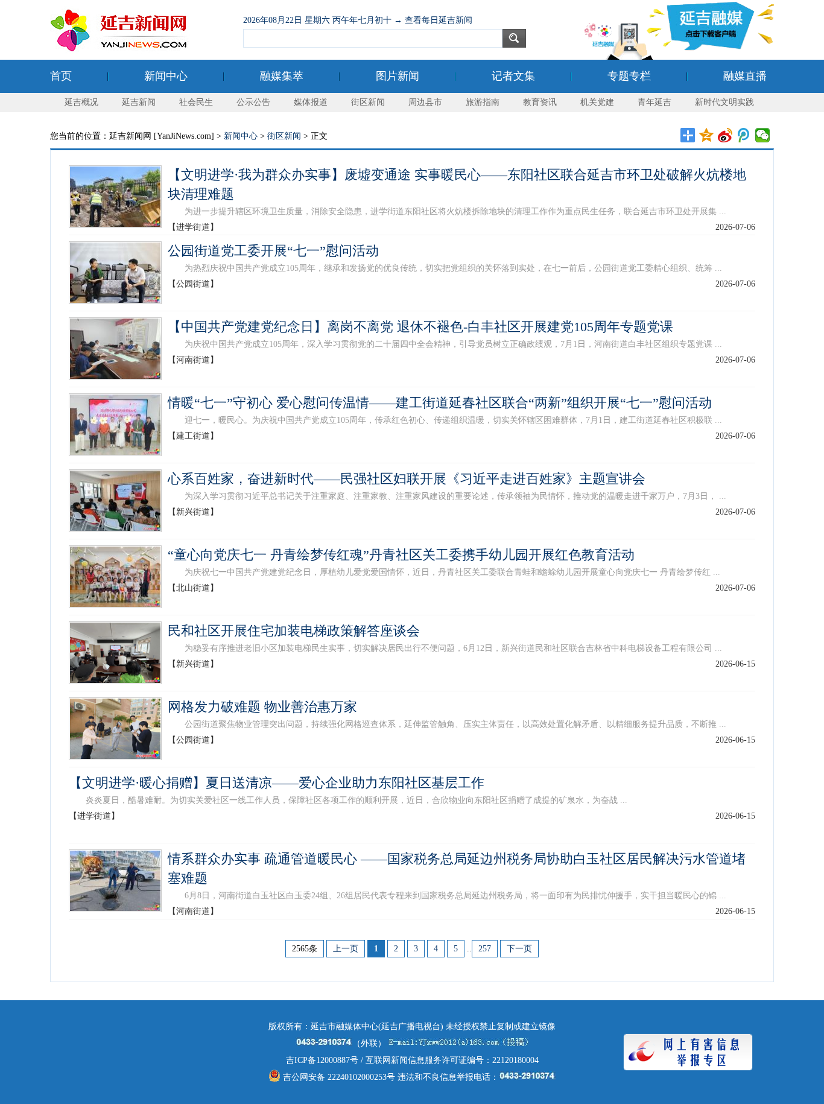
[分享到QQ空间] (706, 135)
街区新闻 (368, 102)
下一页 (519, 948)
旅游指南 (482, 102)
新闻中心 (166, 76)
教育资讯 (540, 102)
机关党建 (597, 102)
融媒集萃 (281, 76)
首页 (61, 76)
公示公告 (253, 102)
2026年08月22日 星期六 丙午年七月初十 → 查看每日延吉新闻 (357, 20)
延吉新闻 (139, 102)
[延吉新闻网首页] (140, 30)
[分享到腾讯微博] (744, 135)
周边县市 (425, 102)
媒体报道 (311, 102)
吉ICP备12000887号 (322, 1060)
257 (484, 948)
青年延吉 (654, 102)
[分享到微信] (762, 135)
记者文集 (513, 76)
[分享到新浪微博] (725, 135)
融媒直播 (745, 76)
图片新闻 (397, 76)
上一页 (345, 948)
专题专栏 (629, 76)
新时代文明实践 (724, 102)
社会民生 (196, 102)
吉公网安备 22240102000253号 (337, 1077)
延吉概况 (81, 102)
